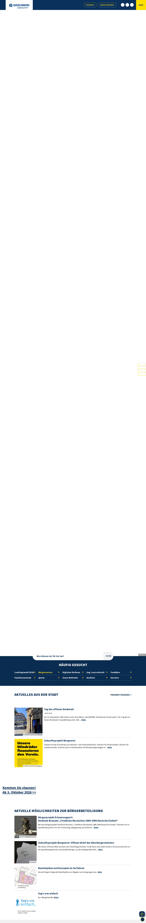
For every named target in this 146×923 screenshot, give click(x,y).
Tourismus (90, 5)
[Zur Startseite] (19, 6)
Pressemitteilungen (120, 694)
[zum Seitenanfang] (143, 920)
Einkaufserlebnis (107, 5)
